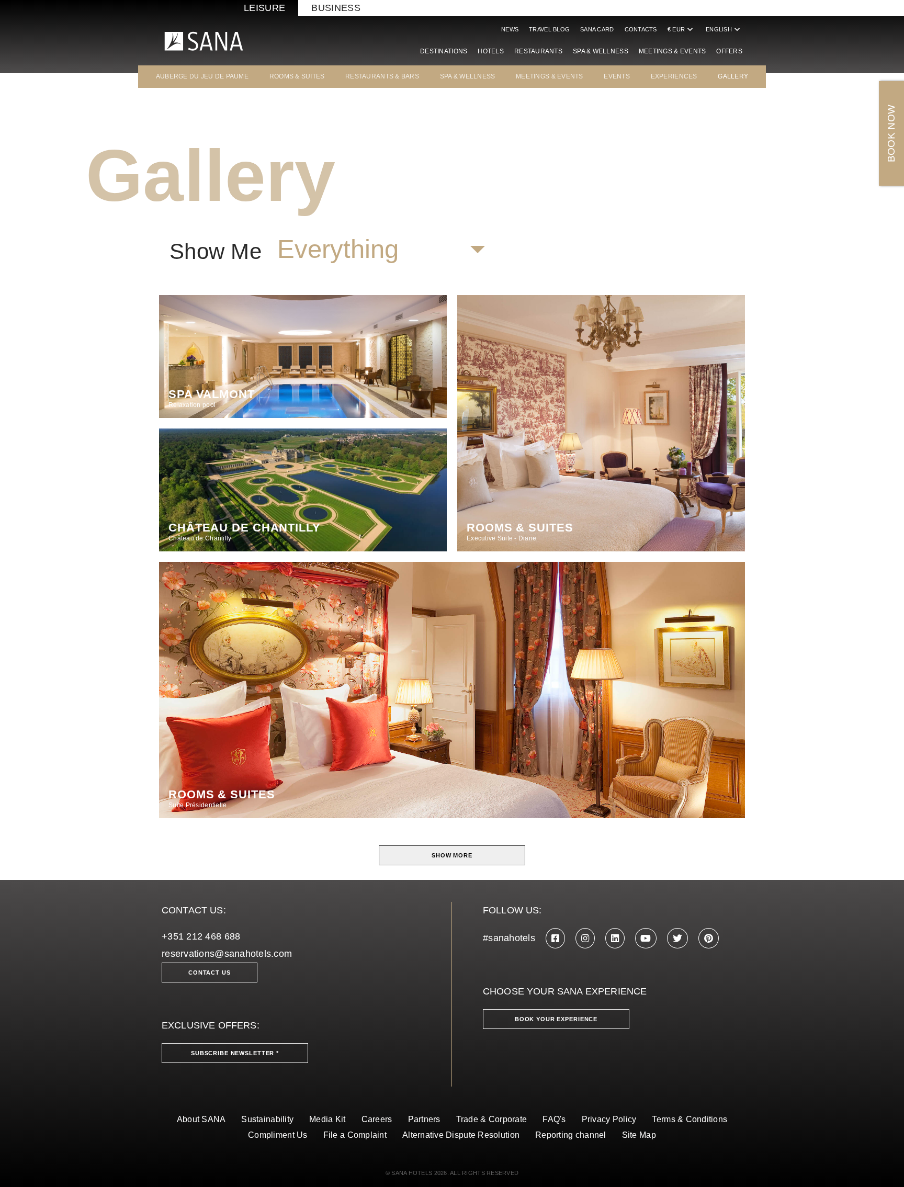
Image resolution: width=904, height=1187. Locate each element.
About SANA (201, 1119)
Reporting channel (570, 1135)
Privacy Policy (609, 1119)
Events (617, 76)
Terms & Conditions (689, 1119)
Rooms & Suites (297, 76)
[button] (381, 249)
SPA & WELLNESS (467, 76)
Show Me (216, 252)
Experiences (674, 76)
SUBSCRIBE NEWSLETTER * (235, 1053)
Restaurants (538, 51)
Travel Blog (549, 29)
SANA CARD (597, 29)
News (509, 29)
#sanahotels (509, 938)
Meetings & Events (672, 51)
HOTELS (491, 51)
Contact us (209, 972)
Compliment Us (278, 1135)
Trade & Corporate (491, 1119)
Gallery (733, 76)
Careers (376, 1119)
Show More (452, 855)
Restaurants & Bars (382, 76)
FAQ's (554, 1119)
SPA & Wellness (600, 51)
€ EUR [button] (681, 29)
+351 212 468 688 (201, 936)
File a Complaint (355, 1135)
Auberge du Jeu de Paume (202, 76)
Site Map (639, 1135)
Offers (729, 51)
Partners (424, 1119)
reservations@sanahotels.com (227, 953)
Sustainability (267, 1119)
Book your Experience (556, 1019)
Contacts (641, 29)
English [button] (724, 29)
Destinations (443, 51)
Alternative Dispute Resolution (460, 1135)
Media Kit (327, 1119)
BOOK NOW (891, 134)
